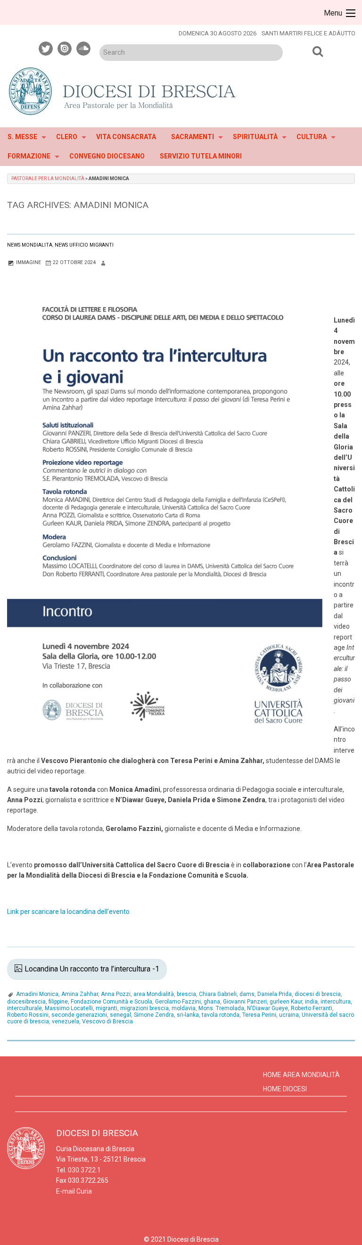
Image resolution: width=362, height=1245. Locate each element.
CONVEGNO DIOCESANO (107, 156)
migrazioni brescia (144, 1008)
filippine (58, 1001)
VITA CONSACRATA (126, 137)
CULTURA (311, 137)
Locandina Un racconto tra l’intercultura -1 (92, 968)
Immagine (28, 262)
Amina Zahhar (79, 994)
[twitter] (46, 47)
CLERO (66, 137)
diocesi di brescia (318, 994)
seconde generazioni (79, 1015)
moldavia (184, 1008)
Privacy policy (166, 1215)
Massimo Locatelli (69, 1008)
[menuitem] (24, 137)
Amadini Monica (37, 994)
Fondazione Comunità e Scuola (111, 1001)
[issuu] (65, 47)
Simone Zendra (154, 1015)
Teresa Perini (259, 1015)
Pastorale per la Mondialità (47, 178)
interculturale (24, 1008)
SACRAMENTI (192, 137)
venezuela (65, 1021)
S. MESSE (22, 137)
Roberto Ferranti (311, 1008)
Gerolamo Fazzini (178, 1001)
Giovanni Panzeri (245, 1001)
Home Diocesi (285, 1089)
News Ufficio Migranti (84, 245)
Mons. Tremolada (221, 1008)
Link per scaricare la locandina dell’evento (68, 911)
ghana (212, 1001)
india (311, 1001)
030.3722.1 (84, 1170)
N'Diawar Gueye (267, 1008)
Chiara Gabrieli (218, 994)
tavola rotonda (220, 1015)
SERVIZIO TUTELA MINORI (201, 156)
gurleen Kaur (286, 1001)
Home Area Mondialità (301, 1075)
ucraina (289, 1015)
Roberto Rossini (28, 1015)
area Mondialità (153, 994)
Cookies (205, 1215)
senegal (120, 1015)
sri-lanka (188, 1015)
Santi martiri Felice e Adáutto (308, 33)
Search (317, 51)
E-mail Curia (74, 1191)
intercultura (336, 1001)
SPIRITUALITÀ (255, 137)
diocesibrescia (26, 1001)
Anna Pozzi (116, 994)
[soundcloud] (83, 47)
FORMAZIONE (29, 156)
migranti (106, 1008)
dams (247, 994)
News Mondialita (29, 245)
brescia (186, 994)
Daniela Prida (274, 994)
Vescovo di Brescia (107, 1021)
